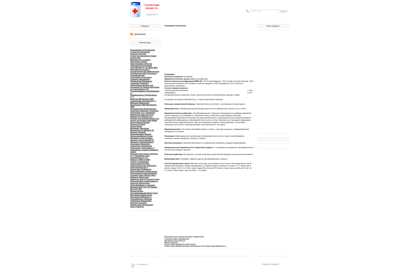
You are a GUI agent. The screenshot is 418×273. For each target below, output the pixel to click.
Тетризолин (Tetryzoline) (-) (142, 148)
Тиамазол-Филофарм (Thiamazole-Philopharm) (141, 80)
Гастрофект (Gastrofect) (141, 77)
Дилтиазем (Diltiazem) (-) (141, 197)
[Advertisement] (271, 81)
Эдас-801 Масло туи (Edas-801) (144, 68)
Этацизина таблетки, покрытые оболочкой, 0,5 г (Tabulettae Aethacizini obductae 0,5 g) (144, 113)
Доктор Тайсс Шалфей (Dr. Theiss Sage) (180, 244)
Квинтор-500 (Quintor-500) (142, 99)
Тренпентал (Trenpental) (141, 146)
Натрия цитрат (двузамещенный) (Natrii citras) (144, 192)
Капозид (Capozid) (138, 203)
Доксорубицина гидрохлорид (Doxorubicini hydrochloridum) (143, 172)
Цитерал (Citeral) (137, 124)
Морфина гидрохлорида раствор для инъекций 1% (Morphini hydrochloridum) (142, 140)
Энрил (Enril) (136, 126)
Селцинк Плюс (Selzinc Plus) (143, 175)
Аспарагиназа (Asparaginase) (143, 109)
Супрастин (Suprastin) (140, 52)
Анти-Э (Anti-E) (137, 207)
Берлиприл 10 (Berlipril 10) (142, 130)
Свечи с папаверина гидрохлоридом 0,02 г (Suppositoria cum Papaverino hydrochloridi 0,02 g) (143, 165)
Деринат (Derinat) (138, 132)
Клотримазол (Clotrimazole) (142, 50)
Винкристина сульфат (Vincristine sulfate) (140, 61)
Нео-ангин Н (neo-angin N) (174, 240)
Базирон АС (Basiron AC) (141, 117)
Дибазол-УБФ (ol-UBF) (140, 160)
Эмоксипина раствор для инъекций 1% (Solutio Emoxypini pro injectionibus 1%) (144, 87)
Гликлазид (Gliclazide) (140, 144)
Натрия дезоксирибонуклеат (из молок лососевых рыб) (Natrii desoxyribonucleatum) (144, 120)
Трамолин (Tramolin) (139, 83)
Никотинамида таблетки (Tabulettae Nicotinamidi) (141, 65)
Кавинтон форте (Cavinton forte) (144, 179)
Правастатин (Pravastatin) (141, 205)
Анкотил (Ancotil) (138, 54)
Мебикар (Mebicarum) (139, 103)
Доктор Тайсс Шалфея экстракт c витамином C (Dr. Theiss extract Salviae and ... (195, 246)
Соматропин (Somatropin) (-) (143, 101)
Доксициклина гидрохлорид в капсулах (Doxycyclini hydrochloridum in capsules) (144, 183)
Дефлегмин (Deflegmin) (140, 169)
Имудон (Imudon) (171, 242)
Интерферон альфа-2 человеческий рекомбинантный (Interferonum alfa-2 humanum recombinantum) (144, 72)
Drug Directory (140, 34)
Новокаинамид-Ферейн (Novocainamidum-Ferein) (141, 135)
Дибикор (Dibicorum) (139, 177)
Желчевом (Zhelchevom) (141, 195)
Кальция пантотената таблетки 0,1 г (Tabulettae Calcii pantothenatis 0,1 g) (144, 156)
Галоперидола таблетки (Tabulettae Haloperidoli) (141, 200)
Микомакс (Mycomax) (139, 128)
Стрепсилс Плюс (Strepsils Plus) (176, 239)
